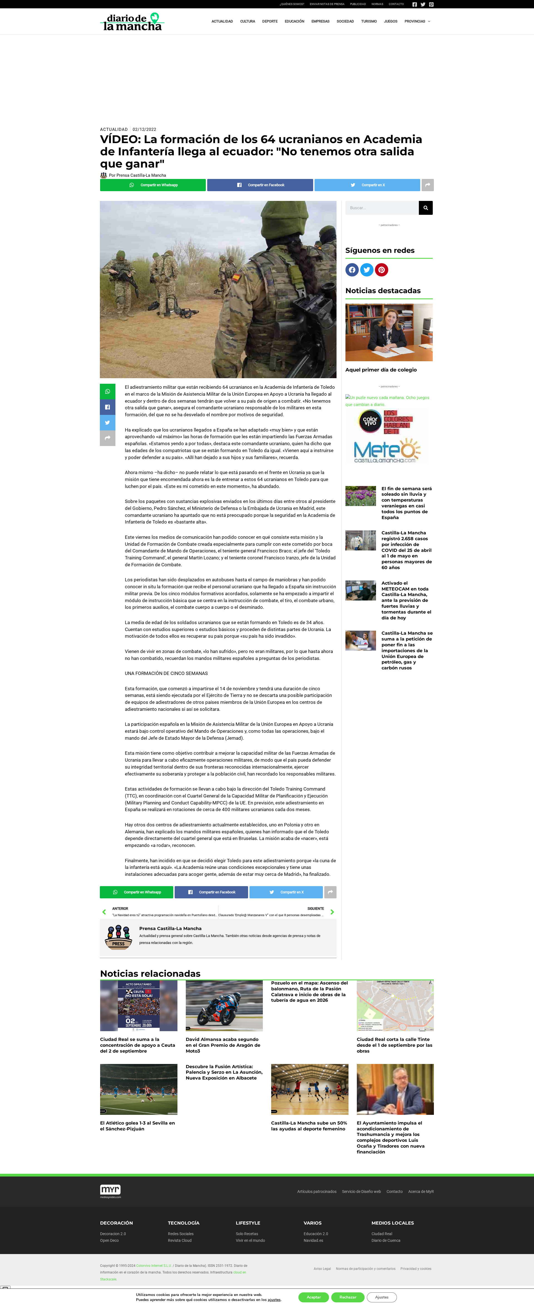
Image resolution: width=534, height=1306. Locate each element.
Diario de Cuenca (386, 1240)
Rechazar (348, 1297)
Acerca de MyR (421, 1191)
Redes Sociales (181, 1234)
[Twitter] (423, 4)
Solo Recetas (247, 1234)
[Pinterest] (431, 4)
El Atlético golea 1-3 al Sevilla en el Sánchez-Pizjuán (137, 1125)
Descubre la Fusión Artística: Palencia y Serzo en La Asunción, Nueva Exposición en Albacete (224, 1072)
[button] (427, 21)
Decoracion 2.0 (113, 1234)
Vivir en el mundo (250, 1240)
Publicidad (358, 4)
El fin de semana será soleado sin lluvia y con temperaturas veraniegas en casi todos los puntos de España (407, 503)
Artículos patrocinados (317, 1191)
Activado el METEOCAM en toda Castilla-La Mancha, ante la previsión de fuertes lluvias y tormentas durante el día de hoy (406, 600)
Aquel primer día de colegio (381, 370)
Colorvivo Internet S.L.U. (154, 1266)
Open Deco (109, 1240)
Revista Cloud (180, 1240)
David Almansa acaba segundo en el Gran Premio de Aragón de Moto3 (223, 1045)
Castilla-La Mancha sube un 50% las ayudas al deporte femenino (309, 1125)
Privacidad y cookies (415, 1269)
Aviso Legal (322, 1269)
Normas (377, 4)
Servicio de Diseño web (361, 1191)
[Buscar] (426, 208)
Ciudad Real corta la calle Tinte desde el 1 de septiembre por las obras (394, 1045)
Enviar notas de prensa (327, 4)
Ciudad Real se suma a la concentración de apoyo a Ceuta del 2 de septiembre (137, 1045)
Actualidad (114, 129)
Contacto (396, 4)
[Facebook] (414, 4)
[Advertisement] (267, 76)
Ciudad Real (382, 1234)
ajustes (274, 1299)
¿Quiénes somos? (292, 4)
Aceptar (314, 1297)
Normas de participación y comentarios (365, 1269)
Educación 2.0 (316, 1234)
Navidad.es (313, 1240)
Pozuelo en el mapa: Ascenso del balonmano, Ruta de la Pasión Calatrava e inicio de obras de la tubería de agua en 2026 (309, 991)
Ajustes (382, 1297)
